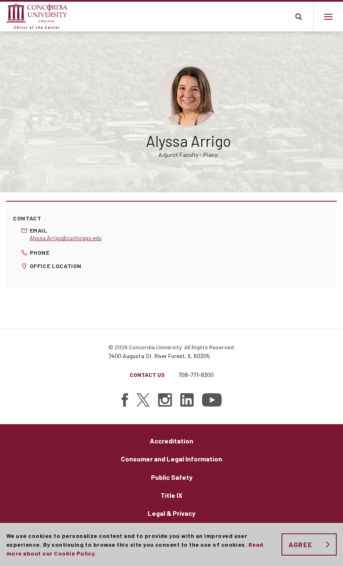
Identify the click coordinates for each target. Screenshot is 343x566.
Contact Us (147, 374)
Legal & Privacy (171, 513)
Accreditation (171, 441)
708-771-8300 (196, 374)
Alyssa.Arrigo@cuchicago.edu (66, 238)
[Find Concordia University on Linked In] (187, 400)
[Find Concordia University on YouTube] (212, 400)
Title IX (171, 495)
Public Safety (171, 477)
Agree (300, 544)
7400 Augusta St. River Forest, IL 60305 (159, 355)
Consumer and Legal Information (171, 459)
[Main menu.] (328, 16)
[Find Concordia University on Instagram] (165, 400)
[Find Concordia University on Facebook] (124, 400)
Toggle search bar (298, 16)
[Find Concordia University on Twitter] (143, 400)
